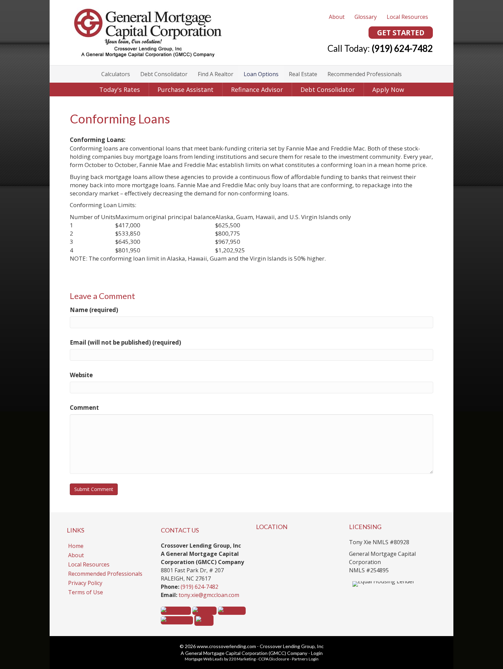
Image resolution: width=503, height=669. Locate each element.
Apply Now (388, 89)
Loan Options (261, 74)
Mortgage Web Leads (204, 658)
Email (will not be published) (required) (125, 342)
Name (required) (94, 310)
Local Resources (407, 17)
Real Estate (303, 74)
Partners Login (305, 658)
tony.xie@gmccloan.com (209, 595)
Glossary (365, 17)
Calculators (115, 74)
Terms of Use (85, 592)
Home (75, 546)
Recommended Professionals (364, 74)
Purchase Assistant (185, 89)
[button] (401, 32)
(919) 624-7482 (199, 586)
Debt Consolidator (164, 74)
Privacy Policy (85, 583)
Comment (84, 407)
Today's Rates (119, 89)
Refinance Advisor (257, 89)
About (337, 17)
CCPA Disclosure (273, 658)
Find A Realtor (215, 74)
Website (81, 375)
